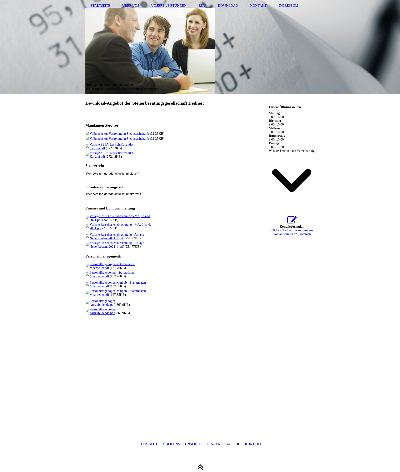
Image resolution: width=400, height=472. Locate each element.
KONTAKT (258, 5)
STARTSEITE (100, 5)
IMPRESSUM (288, 5)
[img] (200, 47)
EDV (202, 5)
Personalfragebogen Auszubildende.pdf (103, 302)
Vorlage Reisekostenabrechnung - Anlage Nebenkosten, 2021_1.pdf (117, 236)
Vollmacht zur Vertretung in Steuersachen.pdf (119, 133)
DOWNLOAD (228, 5)
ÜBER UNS (130, 5)
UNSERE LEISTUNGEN (169, 5)
